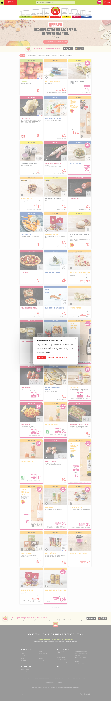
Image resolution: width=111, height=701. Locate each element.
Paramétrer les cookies (62, 357)
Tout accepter (41, 357)
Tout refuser (50, 357)
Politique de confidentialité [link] (47, 360)
